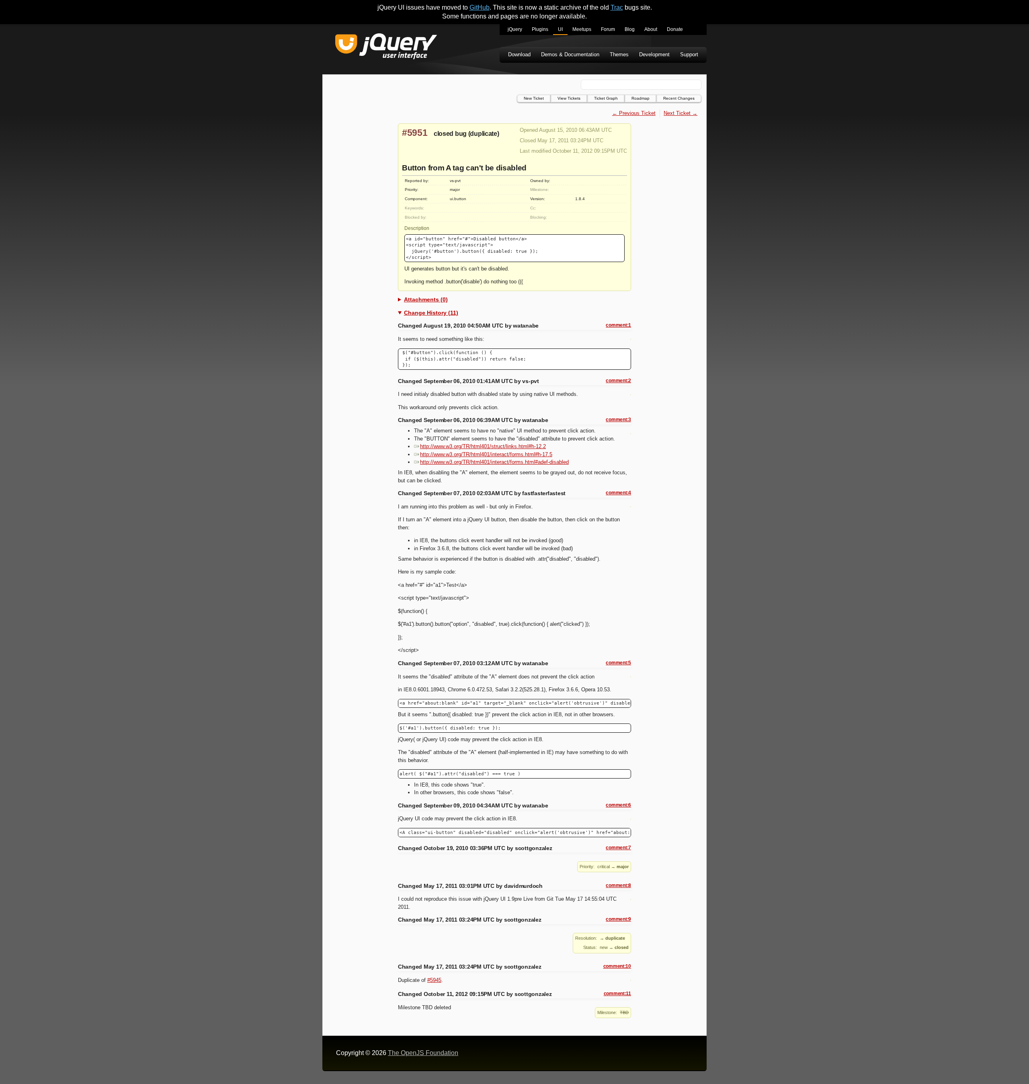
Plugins (540, 29)
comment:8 (618, 885)
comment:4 (618, 493)
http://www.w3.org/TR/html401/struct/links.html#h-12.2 (483, 446)
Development (654, 54)
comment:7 (618, 847)
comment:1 (618, 325)
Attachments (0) (426, 299)
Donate (675, 29)
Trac (617, 7)
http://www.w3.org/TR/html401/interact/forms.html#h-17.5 (486, 454)
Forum (608, 29)
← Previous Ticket (634, 113)
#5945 (434, 980)
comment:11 (617, 993)
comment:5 (618, 663)
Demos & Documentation (570, 54)
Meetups (581, 29)
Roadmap (640, 98)
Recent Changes (679, 98)
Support (689, 54)
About (650, 29)
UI (560, 29)
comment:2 (618, 380)
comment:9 (618, 919)
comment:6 (618, 805)
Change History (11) (431, 312)
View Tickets (569, 98)
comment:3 (618, 419)
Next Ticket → (680, 113)
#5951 (415, 132)
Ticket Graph (606, 98)
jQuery (515, 29)
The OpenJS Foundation (423, 1052)
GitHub (479, 7)
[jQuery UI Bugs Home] (386, 47)
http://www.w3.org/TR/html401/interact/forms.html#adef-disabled (494, 462)
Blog (630, 29)
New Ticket (534, 98)
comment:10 (617, 966)
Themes (619, 54)
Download (519, 54)
